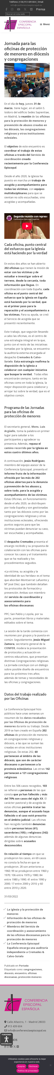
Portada (24, 965)
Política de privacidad (28, 1070)
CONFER (9, 648)
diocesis (9, 973)
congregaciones (32, 969)
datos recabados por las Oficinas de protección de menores (25, 722)
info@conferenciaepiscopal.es (26, 5)
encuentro (21, 973)
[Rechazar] (50, 1065)
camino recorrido (15, 448)
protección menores (29, 977)
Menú (46, 24)
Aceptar (21, 1066)
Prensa (40, 9)
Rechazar (33, 1066)
